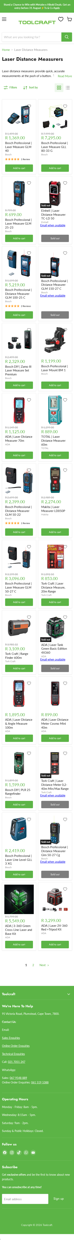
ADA (7, 444)
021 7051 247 (16, 1061)
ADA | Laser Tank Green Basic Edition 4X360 (54, 648)
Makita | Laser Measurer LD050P (53, 509)
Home (6, 49)
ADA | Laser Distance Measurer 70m (18, 438)
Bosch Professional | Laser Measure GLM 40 (18, 146)
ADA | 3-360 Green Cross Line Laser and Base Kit (18, 929)
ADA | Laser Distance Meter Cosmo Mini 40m (54, 723)
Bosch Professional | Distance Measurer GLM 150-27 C (54, 284)
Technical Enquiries (13, 1054)
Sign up (58, 1198)
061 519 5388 (40, 1082)
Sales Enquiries (11, 1038)
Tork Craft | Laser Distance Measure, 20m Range (53, 587)
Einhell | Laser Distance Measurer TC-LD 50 (53, 214)
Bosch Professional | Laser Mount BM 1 (54, 368)
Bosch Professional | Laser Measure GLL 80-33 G (54, 146)
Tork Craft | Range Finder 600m (16, 655)
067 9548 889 (18, 1078)
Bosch (8, 154)
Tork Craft (46, 594)
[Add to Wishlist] (29, 106)
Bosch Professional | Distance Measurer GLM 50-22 (18, 510)
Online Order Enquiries (16, 1045)
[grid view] (59, 87)
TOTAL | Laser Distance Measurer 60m (53, 440)
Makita (44, 514)
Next (42, 965)
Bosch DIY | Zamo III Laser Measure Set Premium (18, 370)
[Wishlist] (60, 19)
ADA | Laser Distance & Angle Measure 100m (18, 723)
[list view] (67, 87)
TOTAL (45, 448)
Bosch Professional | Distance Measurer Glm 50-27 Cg (54, 850)
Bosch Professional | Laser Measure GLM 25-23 (18, 223)
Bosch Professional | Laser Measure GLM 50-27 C (18, 587)
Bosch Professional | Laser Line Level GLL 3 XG (18, 859)
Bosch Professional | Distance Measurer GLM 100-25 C (18, 293)
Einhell (44, 222)
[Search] (66, 37)
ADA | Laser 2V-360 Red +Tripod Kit (54, 927)
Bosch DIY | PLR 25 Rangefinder (17, 792)
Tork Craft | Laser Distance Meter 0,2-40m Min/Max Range (55, 784)
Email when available (52, 225)
